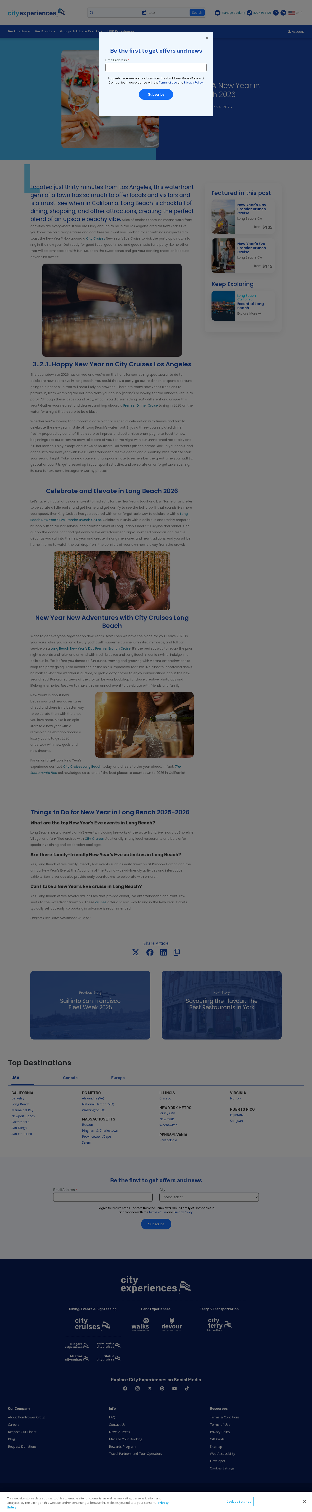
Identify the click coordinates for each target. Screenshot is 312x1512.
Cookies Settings (239, 1501)
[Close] (305, 1501)
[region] (156, 1502)
